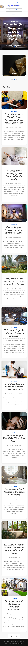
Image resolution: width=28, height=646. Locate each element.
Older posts (14, 636)
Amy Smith (10, 45)
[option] (14, 33)
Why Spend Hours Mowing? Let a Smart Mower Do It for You (14, 281)
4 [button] (16, 47)
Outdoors (18, 21)
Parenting (14, 73)
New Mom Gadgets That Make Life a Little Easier (14, 438)
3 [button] (15, 47)
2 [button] (13, 47)
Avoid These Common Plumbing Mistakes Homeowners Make (14, 387)
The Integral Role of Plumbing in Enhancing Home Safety (14, 492)
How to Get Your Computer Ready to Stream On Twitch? (14, 230)
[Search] (16, 10)
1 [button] (11, 47)
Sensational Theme (18, 643)
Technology (14, 224)
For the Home (11, 21)
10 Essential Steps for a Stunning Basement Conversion (14, 333)
